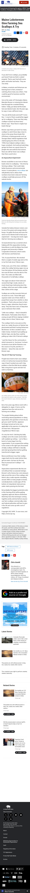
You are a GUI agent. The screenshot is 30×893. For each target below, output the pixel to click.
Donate (24, 2)
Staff (4, 845)
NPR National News (12, 546)
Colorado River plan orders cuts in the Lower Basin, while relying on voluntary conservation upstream (20, 640)
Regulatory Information (9, 848)
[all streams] (28, 891)
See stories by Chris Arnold (19, 581)
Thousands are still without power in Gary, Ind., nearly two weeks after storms (13, 706)
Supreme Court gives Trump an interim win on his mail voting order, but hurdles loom (20, 743)
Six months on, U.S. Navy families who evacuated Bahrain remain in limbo (20, 652)
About (5, 830)
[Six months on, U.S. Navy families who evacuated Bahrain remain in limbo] (7, 653)
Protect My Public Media (9, 855)
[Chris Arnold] (5, 565)
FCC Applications (7, 852)
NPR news (10, 550)
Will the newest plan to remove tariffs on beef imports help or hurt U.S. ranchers (14, 723)
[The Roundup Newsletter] (15, 614)
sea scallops (21, 170)
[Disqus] (15, 780)
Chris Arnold (15, 562)
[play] (3, 891)
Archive (5, 859)
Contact (5, 834)
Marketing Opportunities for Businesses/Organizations (10, 841)
